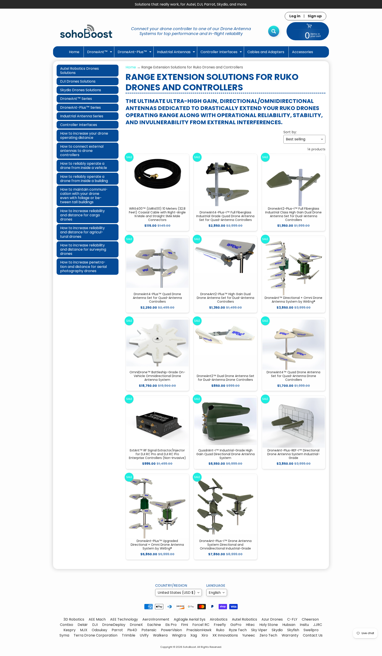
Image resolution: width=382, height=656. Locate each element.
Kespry (69, 630)
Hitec (250, 624)
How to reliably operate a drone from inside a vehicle (83, 165)
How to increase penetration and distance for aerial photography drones (83, 266)
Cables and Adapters (265, 51)
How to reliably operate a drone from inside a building (84, 178)
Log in (294, 16)
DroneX (136, 624)
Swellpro (311, 630)
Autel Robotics (244, 619)
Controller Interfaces (222, 53)
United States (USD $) (176, 592)
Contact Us (313, 635)
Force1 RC (200, 624)
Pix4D (132, 630)
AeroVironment (155, 619)
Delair (83, 624)
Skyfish (293, 630)
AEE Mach (97, 619)
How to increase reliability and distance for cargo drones (82, 215)
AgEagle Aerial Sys (189, 619)
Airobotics (218, 619)
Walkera (160, 635)
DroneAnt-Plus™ (135, 53)
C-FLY (292, 619)
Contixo (66, 624)
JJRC (317, 624)
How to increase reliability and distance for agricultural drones (82, 232)
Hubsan (288, 624)
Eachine (154, 624)
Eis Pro (171, 624)
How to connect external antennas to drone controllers (81, 150)
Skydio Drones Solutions (80, 90)
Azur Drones (272, 619)
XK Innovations (225, 635)
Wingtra (179, 635)
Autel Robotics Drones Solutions (79, 70)
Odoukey (99, 630)
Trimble (128, 635)
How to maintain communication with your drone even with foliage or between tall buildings (84, 196)
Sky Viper (259, 630)
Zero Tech (268, 635)
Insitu (304, 624)
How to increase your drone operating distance (84, 135)
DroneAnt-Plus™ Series (80, 107)
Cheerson (310, 619)
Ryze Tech (238, 630)
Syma (64, 635)
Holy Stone (268, 624)
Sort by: (290, 132)
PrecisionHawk (199, 630)
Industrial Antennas (176, 53)
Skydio (277, 630)
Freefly (220, 624)
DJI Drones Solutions (78, 81)
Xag (193, 635)
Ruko (220, 630)
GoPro (235, 624)
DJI (95, 624)
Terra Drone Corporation (95, 635)
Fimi (184, 624)
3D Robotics (73, 619)
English (215, 592)
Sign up (315, 16)
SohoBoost (189, 647)
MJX (83, 630)
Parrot (117, 630)
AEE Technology (124, 619)
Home (74, 51)
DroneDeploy (113, 624)
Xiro (204, 635)
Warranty (290, 635)
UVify (144, 635)
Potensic (149, 630)
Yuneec (248, 635)
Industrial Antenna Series (81, 116)
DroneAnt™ (100, 53)
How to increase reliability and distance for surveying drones (83, 249)
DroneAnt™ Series (76, 98)
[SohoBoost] (86, 31)
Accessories (302, 51)
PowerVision (171, 630)
